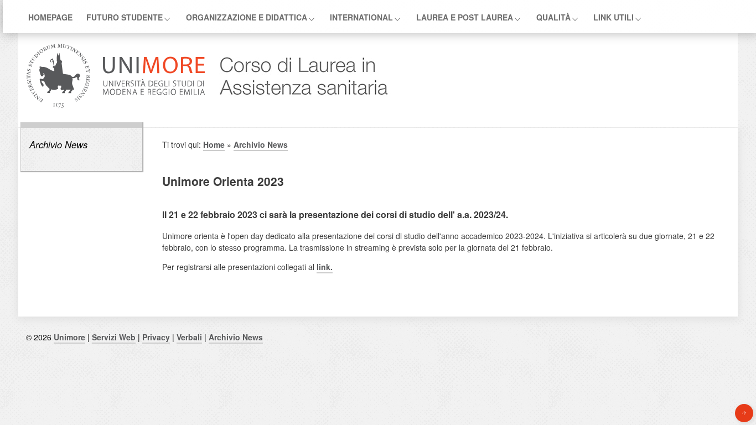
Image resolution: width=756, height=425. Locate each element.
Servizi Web (114, 337)
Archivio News (58, 144)
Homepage (50, 17)
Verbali (189, 337)
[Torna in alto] (744, 413)
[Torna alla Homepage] (298, 107)
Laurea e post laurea (464, 17)
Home (214, 144)
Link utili (613, 17)
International (361, 17)
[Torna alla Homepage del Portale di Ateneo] (116, 107)
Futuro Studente (124, 17)
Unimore (69, 337)
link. (325, 266)
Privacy (156, 337)
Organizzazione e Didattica (246, 17)
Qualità (553, 17)
